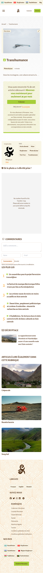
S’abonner (37, 10)
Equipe (13, 518)
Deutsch (29, 487)
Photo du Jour (34, 151)
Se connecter (26, 107)
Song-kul (5, 454)
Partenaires (14, 521)
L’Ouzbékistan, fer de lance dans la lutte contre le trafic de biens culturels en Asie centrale (24, 319)
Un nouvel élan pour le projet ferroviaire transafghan (23, 275)
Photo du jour (7, 31)
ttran (7, 162)
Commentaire (7, 261)
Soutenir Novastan (21, 564)
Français (13, 487)
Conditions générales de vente (20, 531)
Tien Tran (23, 155)
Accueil (4, 24)
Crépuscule (6, 390)
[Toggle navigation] (3, 10)
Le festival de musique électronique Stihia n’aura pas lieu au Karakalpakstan (23, 285)
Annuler (16, 261)
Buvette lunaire (8, 422)
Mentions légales (16, 524)
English (21, 487)
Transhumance (33, 155)
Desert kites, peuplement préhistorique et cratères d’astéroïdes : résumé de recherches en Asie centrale (23, 306)
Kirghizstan (23, 151)
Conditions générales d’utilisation (21, 534)
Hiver (32, 146)
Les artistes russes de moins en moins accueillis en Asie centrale (23, 295)
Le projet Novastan (17, 511)
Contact (13, 527)
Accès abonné (24, 146)
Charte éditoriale (16, 515)
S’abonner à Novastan (18, 508)
